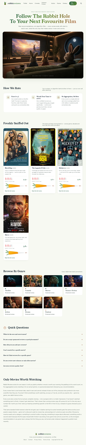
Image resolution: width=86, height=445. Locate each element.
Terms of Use (46, 439)
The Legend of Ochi (38, 168)
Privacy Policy (38, 439)
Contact (30, 439)
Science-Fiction (44, 3)
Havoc (7, 235)
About (25, 439)
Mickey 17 (62, 168)
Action (53, 3)
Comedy (37, 3)
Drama (59, 3)
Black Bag (8, 168)
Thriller (25, 3)
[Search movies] (81, 3)
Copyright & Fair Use (57, 439)
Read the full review (10, 191)
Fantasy (65, 3)
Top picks (72, 3)
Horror (31, 3)
